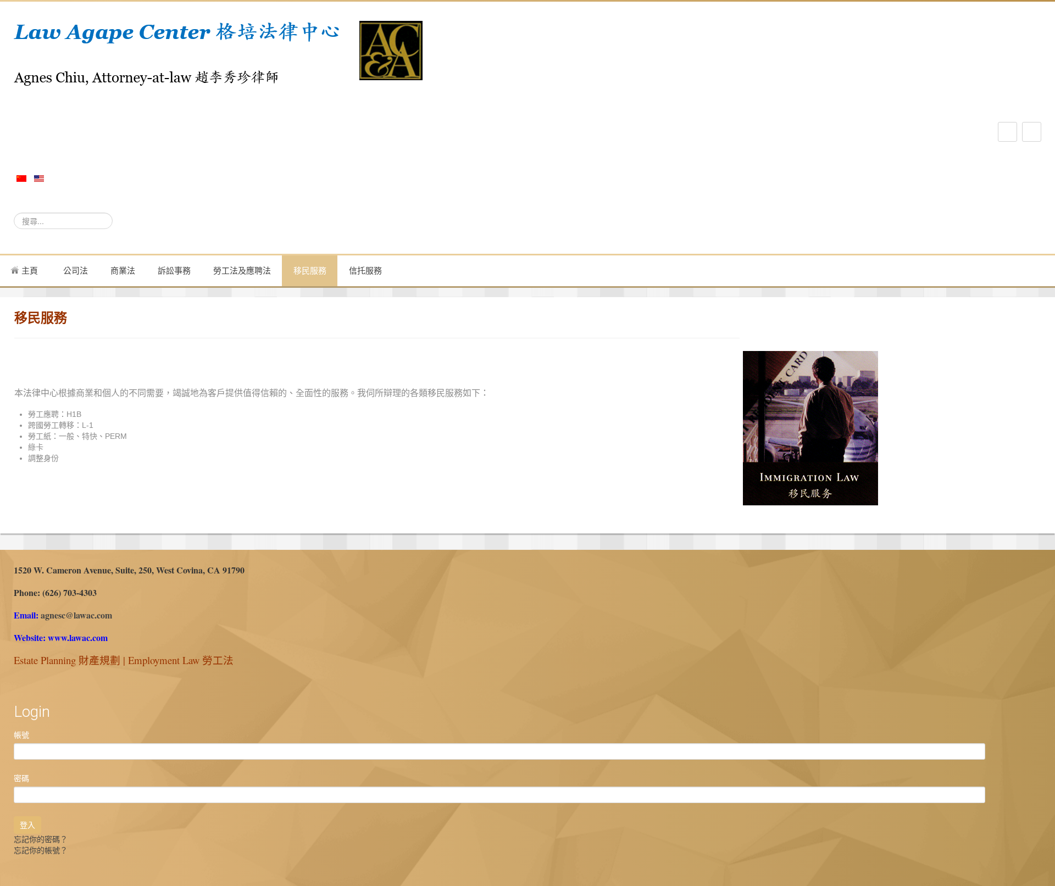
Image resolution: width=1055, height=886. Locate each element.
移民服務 (309, 271)
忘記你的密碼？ (41, 839)
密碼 (21, 778)
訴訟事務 (174, 271)
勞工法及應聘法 (242, 271)
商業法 (122, 271)
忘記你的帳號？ (41, 850)
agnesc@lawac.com (76, 615)
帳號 (21, 735)
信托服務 (365, 271)
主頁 (28, 271)
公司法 (75, 271)
